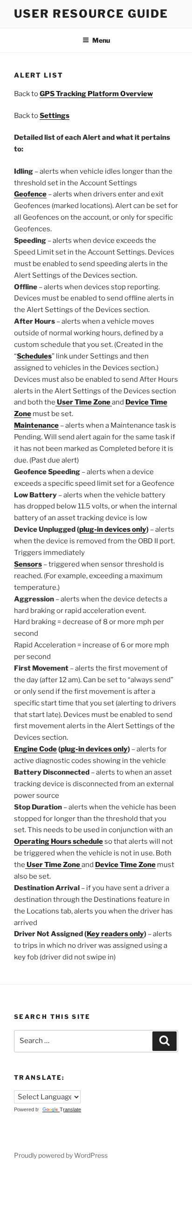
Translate (70, 1109)
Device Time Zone (125, 865)
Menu (101, 40)
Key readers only (115, 934)
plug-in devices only (112, 529)
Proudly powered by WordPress (61, 1155)
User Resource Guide (91, 13)
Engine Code (35, 749)
